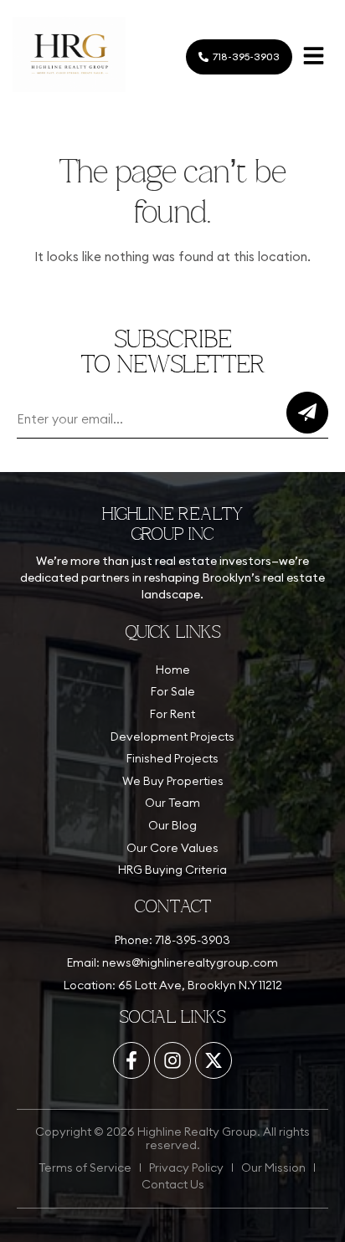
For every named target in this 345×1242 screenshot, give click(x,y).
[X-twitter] (213, 1060)
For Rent (172, 713)
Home (173, 669)
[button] (313, 57)
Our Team (172, 802)
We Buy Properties (173, 780)
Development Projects (172, 736)
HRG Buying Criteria (172, 869)
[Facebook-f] (131, 1060)
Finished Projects (172, 758)
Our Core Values (172, 847)
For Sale (173, 691)
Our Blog (172, 825)
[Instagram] (172, 1060)
